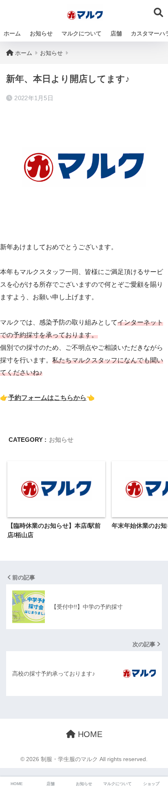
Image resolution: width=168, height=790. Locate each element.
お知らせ (41, 33)
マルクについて (82, 33)
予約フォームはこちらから (47, 397)
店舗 (116, 33)
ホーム (12, 33)
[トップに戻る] (11, 750)
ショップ (151, 783)
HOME (88, 734)
